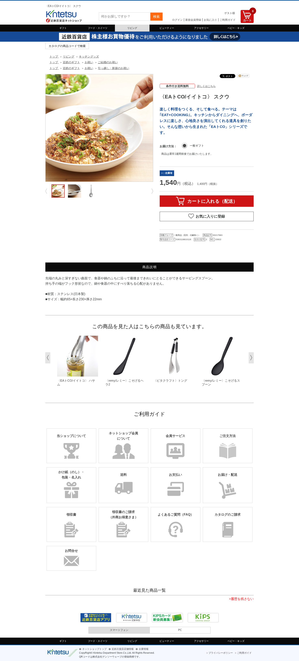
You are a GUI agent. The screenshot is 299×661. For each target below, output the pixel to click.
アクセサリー (201, 28)
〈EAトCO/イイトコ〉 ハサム (76, 382)
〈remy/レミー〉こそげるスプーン (221, 382)
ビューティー (166, 28)
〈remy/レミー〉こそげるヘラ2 (124, 382)
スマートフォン (119, 630)
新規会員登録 (193, 19)
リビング (132, 28)
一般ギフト (197, 145)
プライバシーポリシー (220, 652)
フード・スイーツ (97, 28)
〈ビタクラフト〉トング (170, 380)
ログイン (177, 19)
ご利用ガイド (228, 19)
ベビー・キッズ (235, 28)
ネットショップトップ (94, 649)
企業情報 (143, 649)
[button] (47, 357)
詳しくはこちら (206, 86)
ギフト (63, 28)
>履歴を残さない (241, 599)
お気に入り (210, 19)
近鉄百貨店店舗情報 (123, 649)
